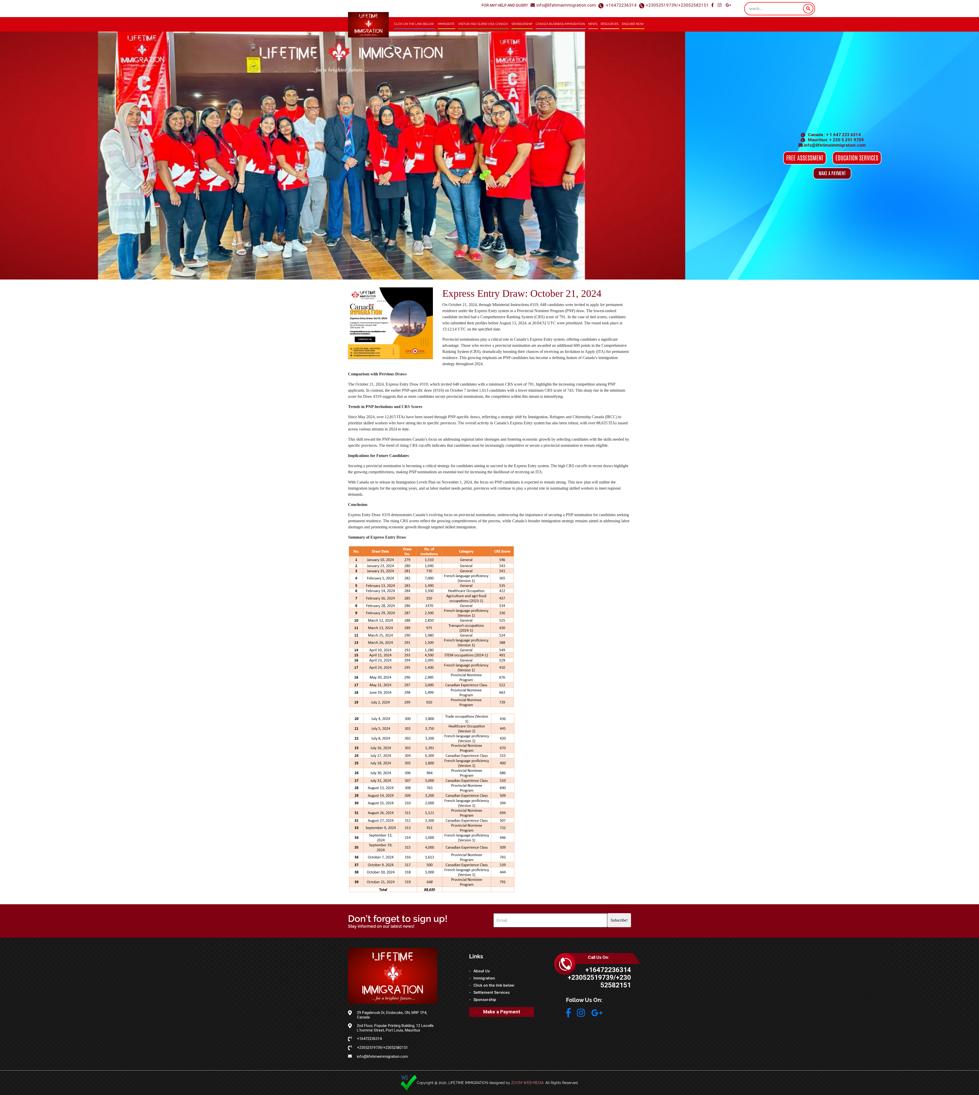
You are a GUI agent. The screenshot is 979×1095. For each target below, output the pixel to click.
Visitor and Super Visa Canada (483, 24)
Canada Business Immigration (560, 24)
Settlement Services (491, 992)
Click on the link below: (414, 24)
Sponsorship (521, 24)
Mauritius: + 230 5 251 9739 (835, 139)
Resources (610, 24)
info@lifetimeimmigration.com (566, 5)
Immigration (484, 978)
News (592, 24)
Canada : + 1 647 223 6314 (834, 134)
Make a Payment (501, 1012)
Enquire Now (633, 24)
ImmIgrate (446, 24)
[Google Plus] (728, 5)
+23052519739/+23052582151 (677, 5)
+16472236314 (621, 5)
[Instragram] (720, 5)
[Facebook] (713, 5)
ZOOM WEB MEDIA (527, 1083)
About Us (481, 971)
